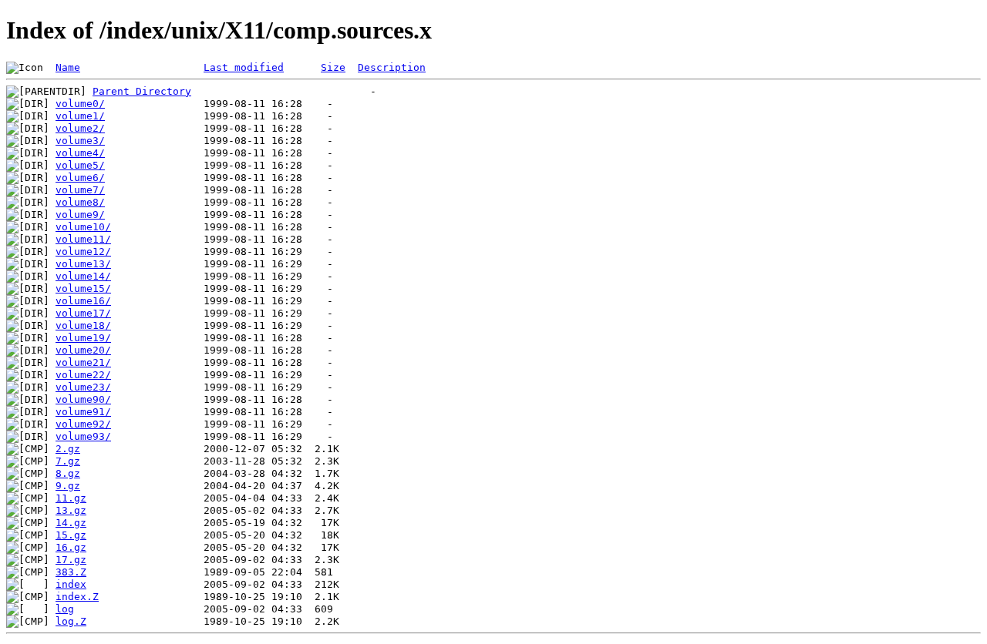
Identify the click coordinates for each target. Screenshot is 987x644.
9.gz (68, 485)
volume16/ (83, 301)
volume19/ (83, 338)
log (65, 609)
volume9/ (80, 214)
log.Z (71, 621)
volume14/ (83, 276)
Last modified (244, 67)
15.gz (71, 535)
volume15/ (83, 288)
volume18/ (83, 325)
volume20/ (83, 350)
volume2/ (80, 128)
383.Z (71, 572)
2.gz (68, 448)
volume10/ (83, 227)
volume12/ (83, 251)
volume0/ (80, 103)
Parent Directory (142, 91)
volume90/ (83, 399)
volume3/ (80, 140)
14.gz (71, 522)
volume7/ (80, 190)
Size (333, 67)
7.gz (68, 461)
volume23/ (83, 387)
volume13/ (83, 264)
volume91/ (83, 412)
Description (392, 67)
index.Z (77, 596)
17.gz (71, 559)
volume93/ (83, 436)
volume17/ (83, 313)
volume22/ (83, 375)
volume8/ (80, 202)
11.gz (71, 498)
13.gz (71, 510)
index (71, 584)
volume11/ (83, 239)
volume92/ (83, 424)
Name (68, 67)
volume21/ (83, 362)
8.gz (68, 473)
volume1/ (80, 116)
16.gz (71, 547)
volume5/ (80, 165)
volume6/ (80, 177)
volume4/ (80, 153)
